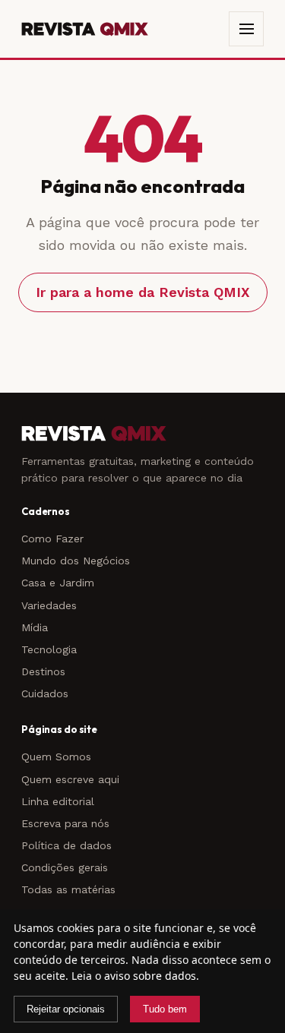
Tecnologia (49, 649)
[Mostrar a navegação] (246, 28)
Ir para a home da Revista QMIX (143, 292)
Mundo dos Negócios (75, 560)
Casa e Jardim (57, 583)
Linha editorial (57, 801)
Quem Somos (56, 756)
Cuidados (44, 693)
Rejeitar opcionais (66, 1009)
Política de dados (66, 845)
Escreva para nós (65, 823)
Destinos (43, 671)
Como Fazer (52, 538)
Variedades (49, 605)
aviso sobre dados (150, 975)
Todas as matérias (68, 889)
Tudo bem (165, 1009)
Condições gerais (64, 867)
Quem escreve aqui (70, 779)
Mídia (34, 627)
